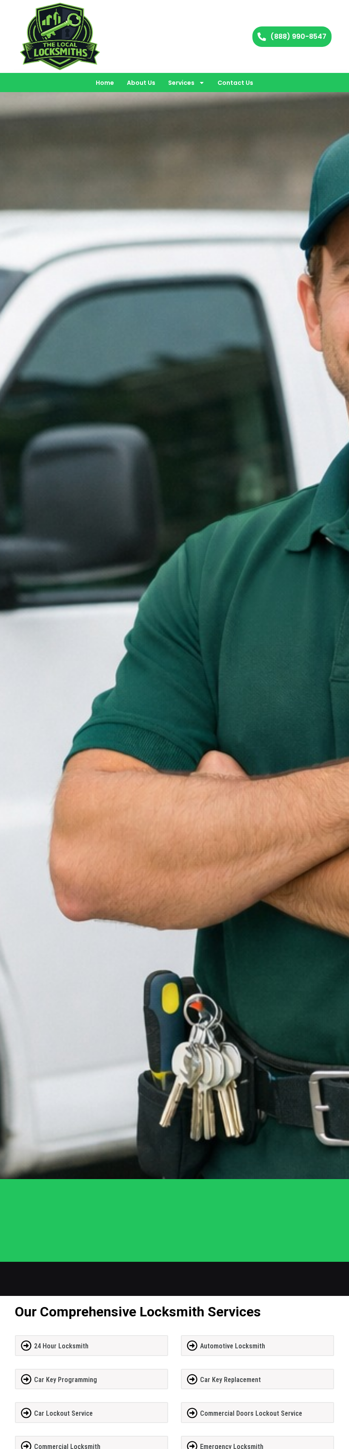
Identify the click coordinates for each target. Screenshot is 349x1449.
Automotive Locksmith (232, 1346)
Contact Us (235, 82)
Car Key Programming (65, 1380)
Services (181, 82)
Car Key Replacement (230, 1380)
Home (105, 82)
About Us (141, 82)
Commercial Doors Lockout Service (251, 1413)
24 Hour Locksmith (61, 1346)
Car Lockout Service (63, 1413)
